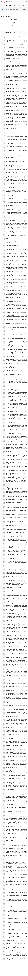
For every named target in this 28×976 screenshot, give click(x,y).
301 (4, 447)
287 (4, 428)
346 (4, 509)
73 (4, 133)
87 (4, 153)
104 (4, 176)
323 (4, 477)
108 (4, 182)
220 (4, 335)
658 (4, 937)
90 (4, 157)
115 (4, 191)
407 (4, 592)
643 (4, 917)
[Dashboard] (4, 2)
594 (4, 849)
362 (4, 531)
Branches (12, 9)
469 (4, 678)
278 (4, 415)
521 (4, 749)
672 (4, 957)
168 (4, 264)
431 (4, 625)
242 (4, 366)
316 (4, 467)
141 (4, 227)
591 (4, 845)
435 (4, 631)
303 (4, 450)
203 (4, 312)
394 (4, 575)
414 (4, 602)
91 (4, 158)
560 (4, 803)
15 (4, 54)
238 (4, 360)
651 (4, 928)
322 (4, 476)
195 (4, 301)
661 (4, 941)
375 (4, 548)
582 (4, 833)
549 (4, 788)
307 (4, 455)
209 (4, 320)
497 (4, 716)
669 (4, 952)
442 (4, 641)
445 (4, 645)
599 (4, 856)
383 (4, 559)
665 (4, 947)
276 (4, 412)
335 (4, 493)
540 (4, 775)
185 (4, 287)
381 (4, 557)
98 (4, 168)
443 (4, 642)
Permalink (14, 29)
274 (4, 410)
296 (4, 440)
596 (4, 852)
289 (4, 430)
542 (4, 778)
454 (4, 657)
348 (4, 511)
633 (4, 903)
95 (4, 164)
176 (4, 275)
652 (4, 929)
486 (4, 701)
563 (4, 807)
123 (4, 202)
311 (4, 460)
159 (4, 252)
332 (4, 489)
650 (4, 926)
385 (4, 562)
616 (4, 880)
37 (4, 84)
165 (4, 260)
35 (4, 81)
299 (4, 444)
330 (4, 487)
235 (4, 356)
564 (4, 808)
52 (4, 105)
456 (4, 660)
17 (4, 56)
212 (4, 324)
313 (4, 463)
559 (4, 801)
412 (4, 599)
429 (4, 623)
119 (4, 197)
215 (4, 329)
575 (4, 823)
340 (4, 500)
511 (4, 735)
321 (4, 474)
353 (4, 518)
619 (4, 884)
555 (4, 796)
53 (4, 106)
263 (4, 395)
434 (4, 630)
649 (4, 925)
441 (4, 639)
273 (4, 408)
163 (4, 257)
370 (4, 542)
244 (4, 368)
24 (4, 66)
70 (4, 129)
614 (4, 877)
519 (4, 746)
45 (4, 95)
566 (4, 811)
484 (4, 698)
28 (4, 72)
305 (4, 452)
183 (4, 285)
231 (4, 351)
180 (4, 280)
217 (4, 331)
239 (4, 362)
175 (4, 274)
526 (4, 756)
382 (4, 558)
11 (4, 48)
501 (4, 722)
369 (4, 540)
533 (4, 766)
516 (4, 742)
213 (4, 326)
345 (4, 507)
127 (4, 208)
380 (4, 555)
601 (4, 859)
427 (4, 620)
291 (4, 433)
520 (4, 748)
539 (4, 774)
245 (4, 370)
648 (4, 924)
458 (4, 662)
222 (4, 338)
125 (4, 205)
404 (4, 588)
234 (4, 355)
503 (4, 724)
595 (4, 851)
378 (4, 553)
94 (4, 162)
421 (4, 612)
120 (4, 198)
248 (4, 374)
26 (4, 69)
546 (4, 783)
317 (4, 469)
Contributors (23, 9)
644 (4, 918)
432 (4, 627)
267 (4, 400)
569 (4, 815)
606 (4, 866)
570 (4, 816)
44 (4, 94)
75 (4, 136)
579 (4, 829)
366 (4, 536)
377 (4, 551)
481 (4, 694)
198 (4, 305)
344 (4, 506)
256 (4, 385)
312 (4, 462)
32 (4, 77)
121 (4, 199)
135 (4, 219)
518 (4, 745)
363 (4, 532)
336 (4, 495)
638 (4, 910)
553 (4, 793)
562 (4, 805)
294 (4, 437)
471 (4, 680)
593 (4, 848)
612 (4, 874)
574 (4, 822)
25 (4, 67)
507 (4, 730)
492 (4, 709)
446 (4, 646)
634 (4, 904)
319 (4, 471)
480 (4, 693)
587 (4, 840)
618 (4, 882)
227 (4, 345)
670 (4, 954)
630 (4, 899)
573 (4, 821)
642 (4, 915)
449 (4, 650)
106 (4, 179)
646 (4, 921)
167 (4, 263)
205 (4, 315)
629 (4, 897)
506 (4, 728)
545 (4, 782)
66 (4, 124)
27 (4, 70)
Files (2, 9)
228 (4, 346)
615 (4, 878)
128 (4, 209)
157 (4, 249)
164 (4, 258)
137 (4, 221)
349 (4, 513)
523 (4, 752)
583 (4, 834)
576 (4, 825)
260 (4, 390)
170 (4, 267)
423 (4, 614)
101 (4, 172)
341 (4, 502)
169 (4, 265)
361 (4, 529)
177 (4, 276)
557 (4, 799)
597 (4, 853)
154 (4, 245)
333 (4, 491)
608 (4, 869)
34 (4, 80)
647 (4, 922)
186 (4, 289)
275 (4, 411)
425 (4, 617)
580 (4, 830)
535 (4, 768)
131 (4, 213)
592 (4, 847)
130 (4, 212)
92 (4, 160)
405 (4, 590)
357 (4, 524)
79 (4, 142)
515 (4, 741)
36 (4, 83)
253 (4, 381)
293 (4, 436)
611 (4, 873)
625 (4, 892)
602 (4, 860)
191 (4, 296)
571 (4, 818)
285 (4, 425)
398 (4, 580)
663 (4, 944)
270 (4, 404)
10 (4, 47)
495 (4, 713)
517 (4, 744)
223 (4, 340)
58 (4, 113)
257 (4, 386)
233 (4, 353)
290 (4, 432)
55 (4, 109)
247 (4, 373)
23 (4, 65)
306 (4, 454)
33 (4, 78)
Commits (7, 9)
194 (4, 300)
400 (4, 583)
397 (4, 579)
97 (4, 166)
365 (4, 535)
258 (4, 388)
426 (4, 619)
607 (4, 867)
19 (4, 59)
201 (4, 309)
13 (4, 51)
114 (4, 190)
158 (4, 250)
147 (4, 235)
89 (4, 155)
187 (4, 290)
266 (4, 399)
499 (4, 719)
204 (4, 313)
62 (4, 118)
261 (4, 392)
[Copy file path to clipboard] (14, 32)
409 (4, 595)
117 (4, 194)
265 (4, 397)
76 (4, 138)
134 (4, 217)
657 (4, 936)
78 (4, 140)
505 (4, 727)
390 (4, 569)
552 (4, 792)
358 (4, 525)
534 (4, 767)
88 (4, 154)
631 (4, 900)
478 (4, 690)
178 (4, 278)
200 (4, 308)
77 (4, 139)
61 (4, 117)
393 (4, 573)
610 (4, 871)
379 (4, 554)
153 (4, 243)
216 (4, 330)
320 (4, 473)
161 (4, 254)
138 (4, 223)
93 (4, 161)
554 (4, 794)
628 (4, 896)
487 (4, 702)
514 (4, 739)
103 (4, 175)
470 (4, 679)
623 (4, 889)
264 (4, 396)
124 (4, 204)
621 (4, 886)
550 (4, 789)
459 (4, 664)
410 (4, 597)
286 (4, 426)
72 (4, 132)
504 (4, 726)
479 (4, 691)
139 (4, 224)
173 (4, 271)
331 (4, 488)
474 (4, 684)
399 (4, 581)
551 (4, 790)
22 (4, 63)
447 (4, 647)
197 (4, 304)
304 (4, 451)
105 (4, 177)
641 (4, 914)
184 (4, 286)
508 (4, 731)
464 (4, 671)
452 (4, 654)
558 (4, 800)
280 (4, 418)
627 (4, 895)
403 (4, 587)
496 (4, 715)
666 (4, 948)
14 (4, 52)
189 (4, 293)
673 (4, 958)
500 (4, 720)
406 (4, 591)
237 (4, 359)
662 (4, 943)
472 (4, 682)
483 (4, 697)
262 (4, 393)
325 (4, 480)
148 (4, 237)
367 (4, 537)
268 (4, 401)
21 (4, 62)
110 (4, 184)
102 (4, 173)
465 (4, 672)
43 (4, 92)
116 (4, 193)
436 (4, 632)
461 (4, 667)
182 (4, 283)
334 (4, 492)
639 (4, 911)
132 (4, 215)
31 (4, 76)
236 (4, 357)
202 (4, 311)
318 (4, 470)
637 (4, 908)
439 (4, 636)
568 (4, 814)
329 (4, 485)
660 (4, 940)
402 (4, 586)
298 (4, 443)
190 (4, 294)
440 (4, 638)
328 (4, 484)
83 (4, 147)
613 (4, 875)
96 (4, 165)
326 (4, 481)
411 (4, 598)
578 (4, 827)
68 (4, 127)
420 (4, 610)
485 (4, 700)
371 (4, 543)
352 (4, 517)
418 (4, 608)
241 (4, 364)
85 (4, 150)
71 (4, 131)
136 (4, 220)
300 (4, 445)
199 (4, 307)
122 (4, 201)
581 (4, 832)
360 (4, 528)
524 (4, 753)
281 (4, 419)
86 (4, 151)
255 (4, 384)
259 (4, 389)
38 (4, 85)
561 (4, 804)
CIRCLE (8, 2)
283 (4, 422)
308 (4, 456)
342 (4, 503)
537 (4, 771)
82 (4, 146)
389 (4, 568)
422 (4, 613)
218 (4, 333)
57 (4, 111)
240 (4, 363)
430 (4, 624)
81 (4, 144)
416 (4, 605)
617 (4, 881)
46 (4, 96)
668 (4, 951)
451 (4, 653)
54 (4, 107)
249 (4, 375)
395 (4, 576)
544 (4, 781)
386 (4, 564)
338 (4, 498)
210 (4, 322)
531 (4, 763)
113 (4, 188)
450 (4, 651)
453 (4, 656)
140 (4, 226)
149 (4, 238)
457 (4, 661)
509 (4, 733)
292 (4, 434)
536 (4, 770)
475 (4, 686)
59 (4, 114)
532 (4, 764)
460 (4, 665)
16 (4, 55)
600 (4, 858)
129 (4, 210)
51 (4, 103)
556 (4, 797)
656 (4, 935)
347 (4, 510)
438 (4, 635)
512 (4, 737)
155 (4, 246)
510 (4, 734)
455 (4, 658)
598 (4, 855)
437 (4, 634)
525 (4, 755)
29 (4, 73)
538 (4, 772)
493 (4, 711)
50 (4, 102)
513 (4, 738)
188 (4, 291)
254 (4, 382)
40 (4, 88)
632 (4, 902)
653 (4, 930)
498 (4, 717)
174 (4, 272)
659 (4, 939)
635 (4, 906)
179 (4, 279)
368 (4, 539)
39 (4, 87)
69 (4, 128)
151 (4, 241)
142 (4, 228)
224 (4, 341)
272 (4, 407)
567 (4, 812)
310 (4, 459)
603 (4, 862)
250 (4, 377)
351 (4, 515)
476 (4, 687)
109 (4, 183)
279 (4, 417)
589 (4, 843)
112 (4, 187)
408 (4, 594)
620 (4, 885)
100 (4, 171)
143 (4, 230)
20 (4, 61)
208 (4, 319)
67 (4, 125)
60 (4, 116)
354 (4, 520)
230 (4, 349)
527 (4, 757)
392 (4, 572)
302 (4, 448)
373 (4, 546)
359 (4, 526)
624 (4, 891)
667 (4, 950)
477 (4, 689)
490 (4, 706)
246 (4, 371)
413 (4, 601)
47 (4, 98)
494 (4, 712)
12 (4, 50)
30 (4, 74)
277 (4, 414)
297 (4, 441)
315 (4, 466)
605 (4, 864)
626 (4, 893)
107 (4, 180)
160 (4, 253)
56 (4, 110)
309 (4, 458)
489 (4, 705)
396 (4, 577)
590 (4, 844)
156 (4, 248)
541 (4, 777)
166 (4, 261)
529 (4, 760)
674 (4, 959)
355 (4, 521)
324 (4, 478)
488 (4, 704)
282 (4, 421)
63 (4, 120)
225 (4, 342)
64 (4, 121)
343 (4, 504)
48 (4, 99)
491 (4, 708)
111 (4, 186)
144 (4, 231)
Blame (14, 22)
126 (4, 206)
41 (4, 89)
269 (4, 403)
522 (4, 750)
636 (4, 907)
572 (4, 819)
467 (4, 675)
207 (4, 318)
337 (4, 496)
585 (4, 837)
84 (4, 149)
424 (4, 616)
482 (4, 695)
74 (4, 135)
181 (4, 282)
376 (4, 550)
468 (4, 676)
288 (4, 429)
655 (4, 933)
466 (4, 673)
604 (4, 863)
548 (4, 786)
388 (4, 566)
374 (4, 547)
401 (4, 584)
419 (4, 609)
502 (4, 723)
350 (4, 514)
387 (4, 565)
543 (4, 779)
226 (4, 344)
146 (4, 234)
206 (4, 316)
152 (4, 242)
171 (4, 268)
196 (4, 302)
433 (4, 628)
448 (4, 649)
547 (4, 785)
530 (4, 761)
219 (4, 334)
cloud (13, 2)
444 (4, 643)
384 (4, 561)
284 (4, 423)
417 (4, 606)
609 (4, 870)
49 (4, 100)
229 (4, 348)
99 (4, 169)
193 (4, 298)
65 (4, 122)
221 (4, 337)
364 (4, 533)
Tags (17, 9)
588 (4, 841)
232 (4, 352)
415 (4, 603)
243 (4, 367)
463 (4, 669)
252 (4, 379)
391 (4, 570)
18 (4, 58)
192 (4, 297)
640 (4, 913)
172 (4, 269)
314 (4, 465)
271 (4, 406)
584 (4, 836)
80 (4, 143)
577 (4, 826)
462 (4, 668)
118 (4, 195)
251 (4, 378)
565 (4, 810)
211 (4, 323)
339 (4, 499)
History (14, 25)
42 (4, 91)
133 (4, 216)
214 (4, 327)
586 (4, 838)
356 (4, 522)
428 (4, 621)
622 (4, 888)
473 (4, 683)
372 (4, 544)
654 (4, 932)
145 (4, 232)
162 (4, 256)
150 (4, 239)
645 (4, 919)
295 (4, 439)
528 (4, 759)
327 (4, 482)
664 (4, 946)
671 (4, 955)
